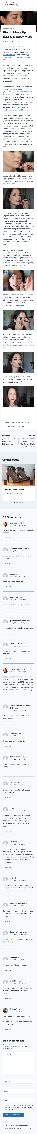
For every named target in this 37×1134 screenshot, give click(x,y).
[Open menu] (33, 3)
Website (7, 1100)
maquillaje (20, 426)
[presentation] (18, 475)
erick (12, 878)
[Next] (31, 482)
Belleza (13, 28)
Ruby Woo (23, 89)
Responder (7, 538)
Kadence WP (27, 1128)
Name (7, 1082)
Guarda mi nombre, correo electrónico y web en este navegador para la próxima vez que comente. (19, 1107)
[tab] (14, 502)
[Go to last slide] (5, 482)
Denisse (13, 842)
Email (6, 1091)
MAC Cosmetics (9, 426)
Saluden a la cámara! (14, 489)
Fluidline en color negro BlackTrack (16, 110)
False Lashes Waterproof (14, 305)
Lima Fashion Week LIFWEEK (20, 422)
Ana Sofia (14, 1009)
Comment (8, 1054)
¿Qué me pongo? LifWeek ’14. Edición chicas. (8, 440)
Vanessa (7, 41)
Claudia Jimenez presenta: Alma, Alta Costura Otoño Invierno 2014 (27, 441)
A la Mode (6, 28)
